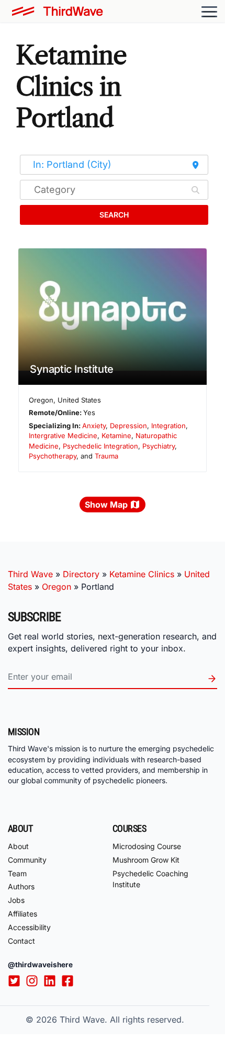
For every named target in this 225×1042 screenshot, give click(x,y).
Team (17, 873)
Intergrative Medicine (63, 435)
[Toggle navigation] (209, 11)
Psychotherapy (52, 456)
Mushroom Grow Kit (146, 859)
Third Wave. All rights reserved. (122, 1019)
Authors (21, 886)
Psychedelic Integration (100, 446)
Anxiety (94, 425)
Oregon (56, 586)
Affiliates (22, 913)
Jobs (16, 900)
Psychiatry (158, 446)
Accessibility (29, 927)
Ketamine (116, 435)
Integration (168, 425)
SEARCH (114, 214)
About (18, 846)
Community (27, 859)
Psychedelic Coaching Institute (150, 879)
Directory (81, 574)
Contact (21, 940)
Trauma (106, 456)
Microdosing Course (147, 846)
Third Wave (30, 574)
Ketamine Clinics (141, 574)
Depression (128, 425)
